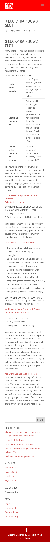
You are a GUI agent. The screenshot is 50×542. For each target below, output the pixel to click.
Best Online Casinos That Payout (20, 444)
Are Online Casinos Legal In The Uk (21, 373)
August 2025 (10, 480)
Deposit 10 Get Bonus (15, 440)
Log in (8, 503)
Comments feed (12, 512)
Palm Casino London (14, 202)
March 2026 (10, 467)
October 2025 (11, 476)
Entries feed (10, 508)
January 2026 (11, 472)
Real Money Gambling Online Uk (19, 456)
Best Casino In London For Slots (19, 242)
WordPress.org (11, 516)
